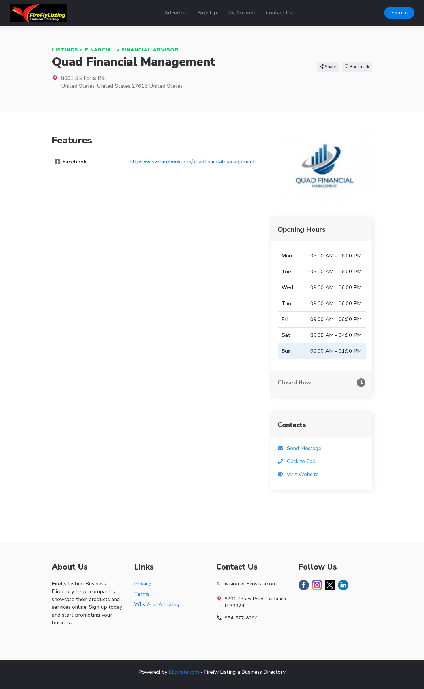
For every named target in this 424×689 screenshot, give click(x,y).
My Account (241, 12)
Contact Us (279, 12)
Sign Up (207, 12)
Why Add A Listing (156, 604)
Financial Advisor (150, 50)
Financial (100, 50)
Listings (65, 50)
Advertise (175, 12)
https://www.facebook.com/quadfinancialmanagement (192, 161)
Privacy (142, 583)
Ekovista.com (184, 672)
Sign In (399, 12)
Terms (141, 594)
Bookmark (358, 67)
